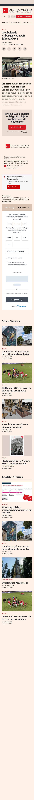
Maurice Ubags (7, 42)
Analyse (4, 504)
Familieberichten (7, 580)
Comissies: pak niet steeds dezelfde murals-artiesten (16, 353)
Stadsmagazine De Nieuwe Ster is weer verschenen (16, 462)
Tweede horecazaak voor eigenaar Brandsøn (15, 425)
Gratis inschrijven (24, 16)
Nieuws (4, 29)
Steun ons (26, 22)
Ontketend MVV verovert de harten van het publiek (16, 389)
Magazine (5, 22)
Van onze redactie (8, 466)
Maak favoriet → (13, 187)
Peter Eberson (6, 430)
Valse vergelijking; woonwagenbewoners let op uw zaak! (17, 510)
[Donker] (2, 16)
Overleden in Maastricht (15, 582)
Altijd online (15, 22)
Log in (25, 132)
